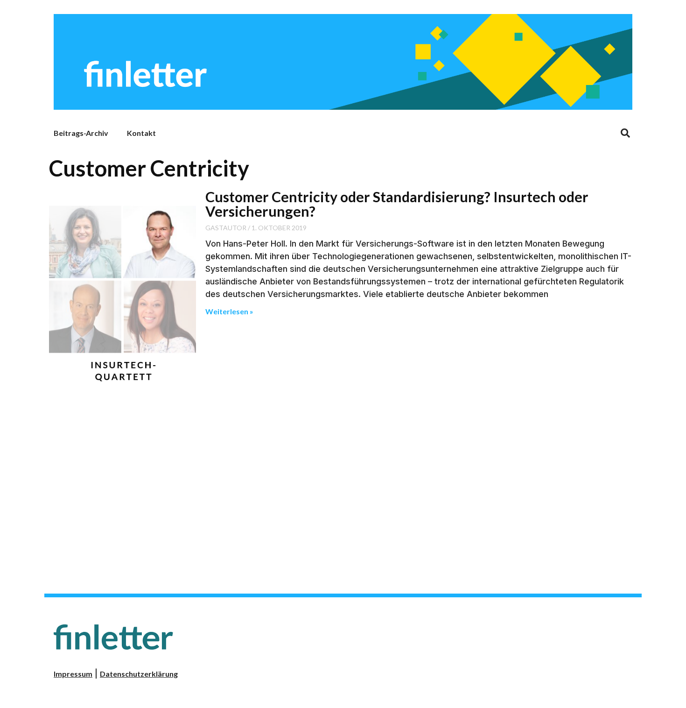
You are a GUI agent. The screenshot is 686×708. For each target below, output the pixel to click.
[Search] (625, 133)
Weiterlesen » (229, 311)
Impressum (73, 673)
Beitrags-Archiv (81, 132)
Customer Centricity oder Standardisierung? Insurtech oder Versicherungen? (396, 203)
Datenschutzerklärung (139, 673)
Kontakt (141, 132)
